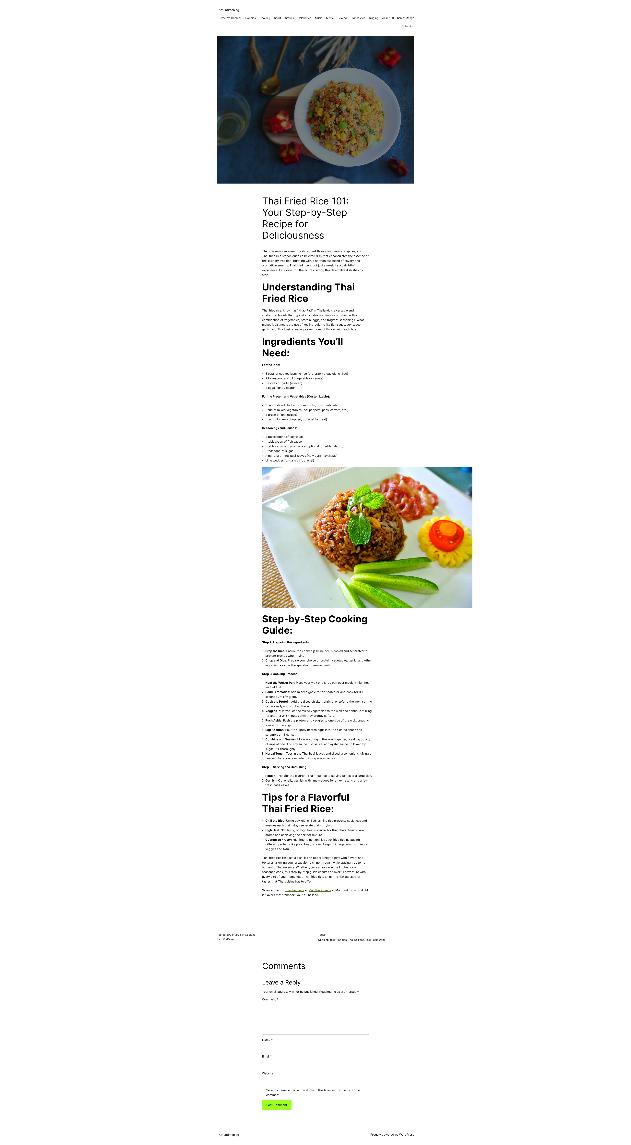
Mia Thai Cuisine (320, 890)
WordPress (406, 1134)
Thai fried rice (294, 890)
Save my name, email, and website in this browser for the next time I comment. (314, 1092)
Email (267, 1056)
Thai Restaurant (375, 939)
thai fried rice (338, 939)
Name (267, 1039)
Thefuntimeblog (228, 10)
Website (267, 1073)
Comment (270, 999)
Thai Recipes (356, 939)
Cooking (250, 934)
